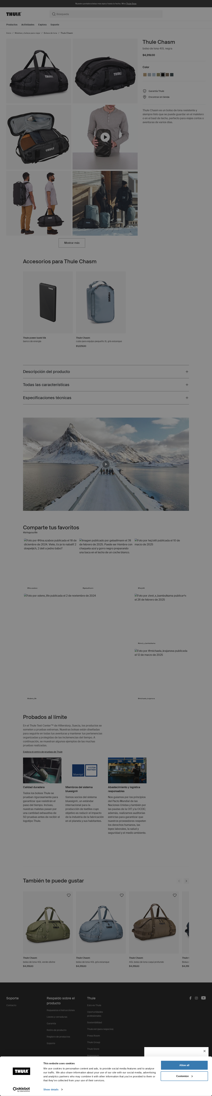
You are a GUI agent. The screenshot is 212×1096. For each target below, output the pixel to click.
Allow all (184, 1065)
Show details (50, 1089)
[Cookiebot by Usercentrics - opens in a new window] (21, 1089)
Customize (182, 1076)
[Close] (205, 1051)
